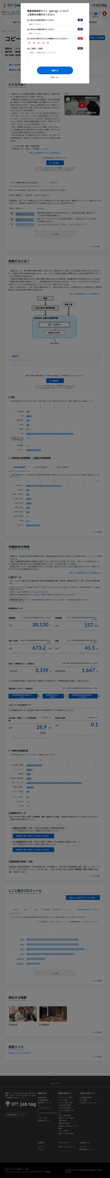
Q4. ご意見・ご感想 (34, 48)
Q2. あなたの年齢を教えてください (40, 29)
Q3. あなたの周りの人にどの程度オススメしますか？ (47, 38)
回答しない (55, 77)
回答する (55, 70)
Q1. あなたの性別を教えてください (40, 20)
